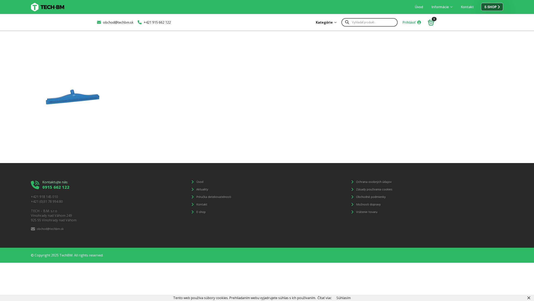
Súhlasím (343, 298)
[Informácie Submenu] (453, 7)
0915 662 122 (55, 187)
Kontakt (467, 7)
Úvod (419, 7)
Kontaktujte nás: (55, 182)
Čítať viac (324, 298)
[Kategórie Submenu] (337, 22)
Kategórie (324, 22)
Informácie (440, 7)
